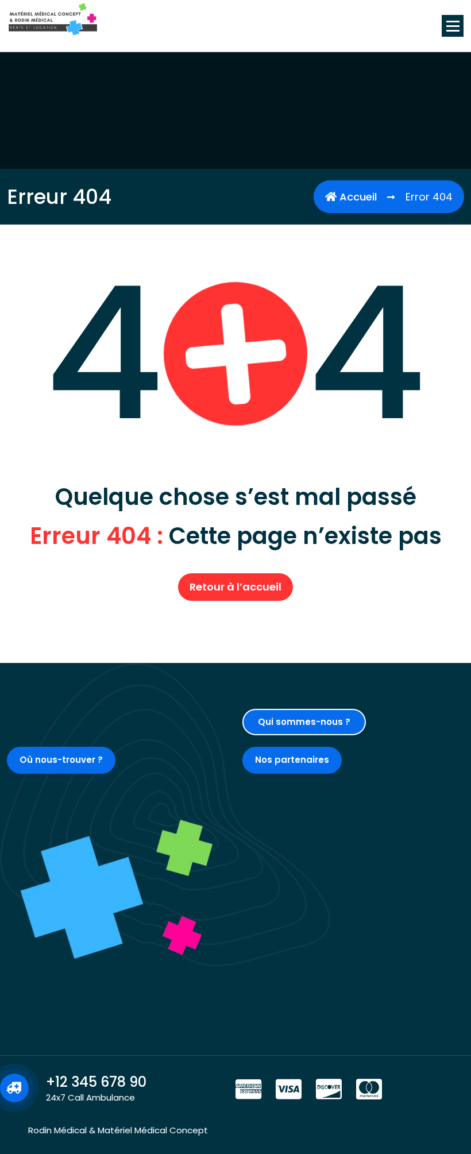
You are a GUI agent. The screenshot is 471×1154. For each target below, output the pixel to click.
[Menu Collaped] (452, 25)
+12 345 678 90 (96, 1081)
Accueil (357, 197)
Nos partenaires (292, 760)
